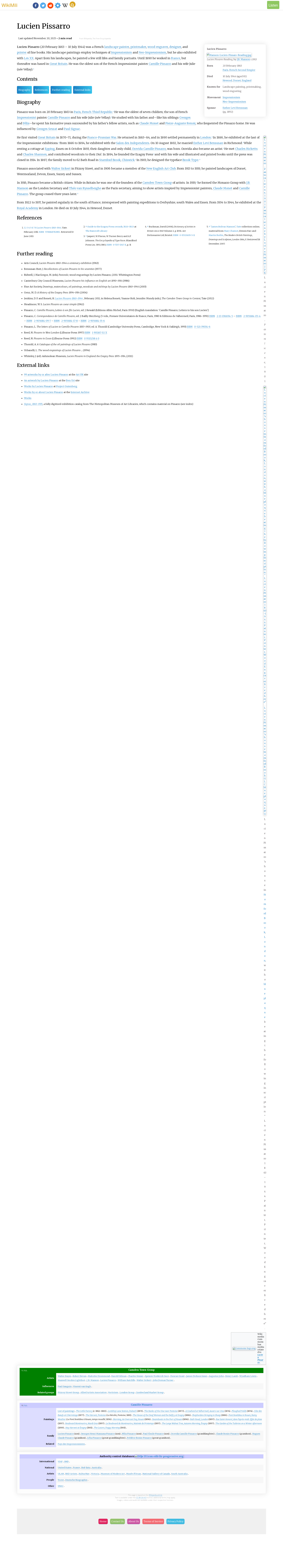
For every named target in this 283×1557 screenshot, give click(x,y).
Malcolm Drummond (99, 1376)
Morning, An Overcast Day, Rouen (128, 1419)
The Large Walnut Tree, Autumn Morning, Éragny (185, 1423)
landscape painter (116, 47)
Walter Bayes (64, 1376)
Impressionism (231, 97)
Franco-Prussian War (101, 137)
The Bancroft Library (96, 231)
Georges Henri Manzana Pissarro (98, 1433)
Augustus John (216, 1376)
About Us (133, 1521)
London (205, 137)
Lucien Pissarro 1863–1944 (69, 298)
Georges (185, 117)
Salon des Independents (132, 143)
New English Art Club (161, 168)
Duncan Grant (177, 1376)
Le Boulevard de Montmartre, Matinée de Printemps (130, 1423)
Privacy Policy (175, 1521)
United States (64, 1467)
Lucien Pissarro (260, 1358)
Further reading (61, 89)
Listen (273, 5)
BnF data (85, 1467)
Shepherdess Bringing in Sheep (206, 1415)
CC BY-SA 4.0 (141, 1497)
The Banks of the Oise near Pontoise (161, 1411)
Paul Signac (72, 129)
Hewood (227, 80)
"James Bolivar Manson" (223, 226)
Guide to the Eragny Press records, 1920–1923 (110, 226)
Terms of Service (153, 1521)
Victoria (95, 1473)
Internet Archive (80, 392)
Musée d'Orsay (133, 1473)
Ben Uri (70, 380)
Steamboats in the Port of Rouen (167, 1419)
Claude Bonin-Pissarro (227, 1433)
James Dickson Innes (196, 1376)
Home (103, 1521)
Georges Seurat (46, 129)
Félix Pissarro (129, 1433)
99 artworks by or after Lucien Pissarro (46, 374)
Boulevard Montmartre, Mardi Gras (81, 1423)
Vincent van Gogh (82, 1386)
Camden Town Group (157, 182)
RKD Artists (71, 1473)
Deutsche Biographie (76, 1480)
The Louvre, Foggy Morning (107, 1427)
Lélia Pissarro (94, 1438)
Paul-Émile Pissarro (153, 1433)
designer (175, 47)
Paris (225, 69)
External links (83, 89)
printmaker (138, 47)
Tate (238, 226)
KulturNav (84, 1473)
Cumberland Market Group (150, 1392)
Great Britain (58, 64)
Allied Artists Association (93, 1392)
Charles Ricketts (246, 149)
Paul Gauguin (64, 1386)
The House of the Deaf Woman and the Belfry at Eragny (158, 1415)
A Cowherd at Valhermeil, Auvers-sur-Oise (204, 1411)
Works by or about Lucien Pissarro (43, 392)
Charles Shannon (35, 154)
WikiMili (9, 4)
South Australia (179, 1473)
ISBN (41, 232)
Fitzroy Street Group (68, 1392)
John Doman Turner (163, 1380)
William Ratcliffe (126, 1380)
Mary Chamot (231, 231)
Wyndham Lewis (247, 1376)
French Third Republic (97, 112)
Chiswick (128, 160)
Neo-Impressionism (234, 101)
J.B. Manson (243, 59)
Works (27, 398)
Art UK (79, 374)
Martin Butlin (216, 235)
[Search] (72, 4)
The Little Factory (84, 1411)
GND (66, 1461)
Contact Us (117, 1521)
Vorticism (113, 1392)
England (246, 80)
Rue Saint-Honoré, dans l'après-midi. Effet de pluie (239, 1419)
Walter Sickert (61, 168)
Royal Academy (27, 208)
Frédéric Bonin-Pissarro (139, 1438)
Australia (96, 1467)
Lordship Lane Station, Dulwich (122, 1411)
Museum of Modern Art (113, 1473)
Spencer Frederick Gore (157, 1376)
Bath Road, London (199, 1419)
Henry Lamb (231, 1376)
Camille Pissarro (160, 64)
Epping (50, 149)
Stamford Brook (110, 160)
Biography (24, 89)
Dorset (237, 80)
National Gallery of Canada (156, 1473)
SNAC (60, 1486)
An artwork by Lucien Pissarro (41, 380)
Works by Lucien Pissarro (38, 386)
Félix (26, 123)
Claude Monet (149, 123)
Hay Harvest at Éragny (75, 1427)
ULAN (61, 1473)
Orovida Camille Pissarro (149, 149)
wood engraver (158, 47)
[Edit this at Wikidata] (159, 1456)
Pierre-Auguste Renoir (180, 123)
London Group (127, 1392)
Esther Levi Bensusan (235, 107)
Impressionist (26, 117)
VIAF (60, 1461)
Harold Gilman (118, 1376)
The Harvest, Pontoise (96, 1415)
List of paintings (66, 1411)
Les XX (29, 58)
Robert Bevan (79, 1376)
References (41, 89)
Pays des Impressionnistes (71, 1444)
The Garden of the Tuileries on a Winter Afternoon (238, 1423)
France (175, 58)
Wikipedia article (155, 1495)
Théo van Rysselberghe (85, 188)
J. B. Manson (93, 1380)
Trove (61, 1480)
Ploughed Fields (239, 1411)
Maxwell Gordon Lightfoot (71, 1380)
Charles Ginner (135, 1376)
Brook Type (190, 160)
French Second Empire (242, 69)
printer (22, 52)
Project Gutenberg (66, 386)
